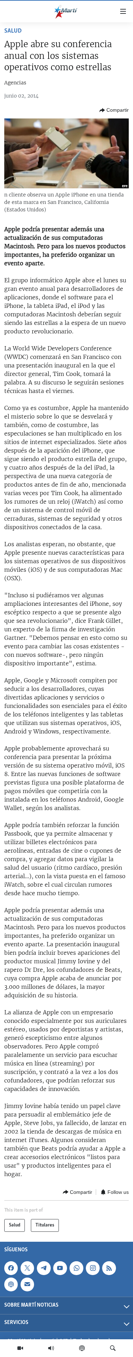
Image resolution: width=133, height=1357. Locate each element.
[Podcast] (82, 1348)
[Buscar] (112, 1348)
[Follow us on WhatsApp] (76, 1268)
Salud (13, 31)
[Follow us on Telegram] (43, 1268)
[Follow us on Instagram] (92, 1268)
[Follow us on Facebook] (11, 1268)
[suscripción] (27, 1284)
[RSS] (109, 1268)
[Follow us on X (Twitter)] (27, 1268)
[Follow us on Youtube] (60, 1268)
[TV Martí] (20, 1348)
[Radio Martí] (51, 1348)
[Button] (114, 110)
